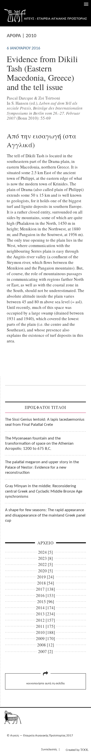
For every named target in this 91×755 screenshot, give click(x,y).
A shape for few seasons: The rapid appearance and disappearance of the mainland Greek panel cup (45, 515)
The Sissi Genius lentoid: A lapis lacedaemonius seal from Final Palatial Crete (44, 422)
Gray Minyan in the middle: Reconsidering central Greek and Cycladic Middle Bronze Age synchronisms (43, 491)
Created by (77, 749)
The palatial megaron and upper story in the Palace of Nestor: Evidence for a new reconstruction (42, 467)
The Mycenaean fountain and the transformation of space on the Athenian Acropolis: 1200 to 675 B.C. (39, 443)
